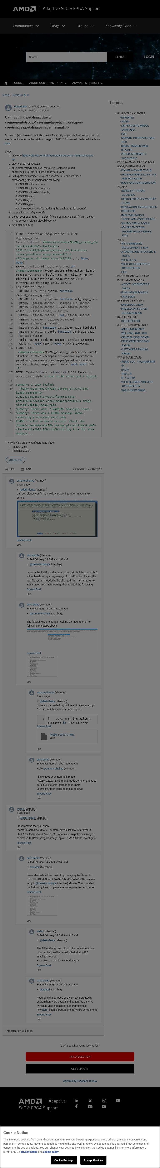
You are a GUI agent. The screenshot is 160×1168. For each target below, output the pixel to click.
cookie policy (51, 1151)
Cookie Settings (64, 1160)
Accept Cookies (93, 1160)
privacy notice (29, 1151)
